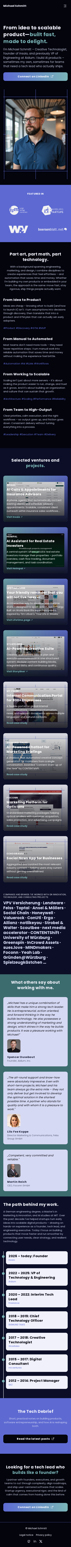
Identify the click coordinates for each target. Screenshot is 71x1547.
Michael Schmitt (14, 6)
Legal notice (26, 1535)
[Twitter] (40, 1541)
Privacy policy (44, 1535)
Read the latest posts (33, 1439)
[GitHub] (29, 1541)
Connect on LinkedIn (33, 76)
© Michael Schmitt (36, 1528)
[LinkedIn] (34, 1541)
